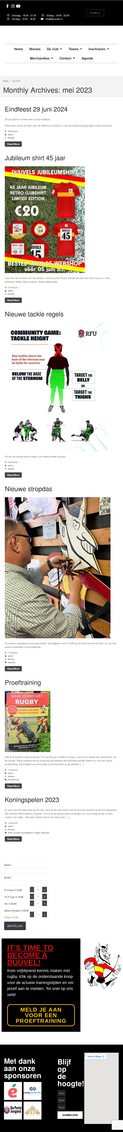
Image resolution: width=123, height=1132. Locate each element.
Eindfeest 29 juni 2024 (36, 108)
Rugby (37, 832)
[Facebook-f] (7, 6)
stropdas (11, 662)
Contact (65, 58)
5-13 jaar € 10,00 (13, 890)
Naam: (7, 865)
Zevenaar (45, 832)
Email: (7, 877)
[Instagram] (13, 6)
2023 (10, 832)
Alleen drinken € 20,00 (16, 910)
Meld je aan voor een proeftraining (41, 1015)
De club (52, 48)
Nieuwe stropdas (28, 488)
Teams (73, 48)
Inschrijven (97, 48)
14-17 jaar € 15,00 (13, 897)
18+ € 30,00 (10, 903)
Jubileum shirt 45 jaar (35, 157)
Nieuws (35, 48)
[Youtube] (18, 6)
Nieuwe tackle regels (34, 313)
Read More (13, 144)
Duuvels (16, 832)
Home (18, 48)
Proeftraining (23, 682)
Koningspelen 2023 (32, 799)
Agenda (87, 58)
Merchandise (39, 58)
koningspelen (27, 832)
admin (10, 134)
